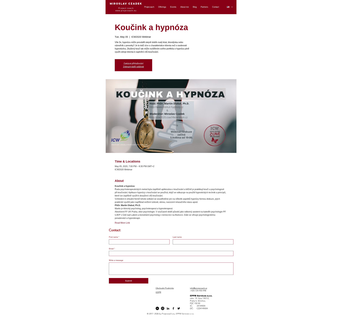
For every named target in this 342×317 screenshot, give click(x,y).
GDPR (158, 292)
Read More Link (122, 223)
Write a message (116, 260)
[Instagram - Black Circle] (162, 308)
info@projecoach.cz (198, 288)
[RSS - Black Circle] (157, 308)
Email (112, 249)
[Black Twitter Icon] (178, 308)
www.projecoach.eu (126, 10)
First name (114, 237)
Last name (177, 237)
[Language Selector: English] (230, 7)
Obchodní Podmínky (165, 288)
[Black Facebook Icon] (173, 308)
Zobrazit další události (133, 67)
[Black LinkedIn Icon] (168, 308)
